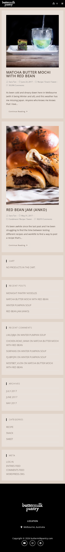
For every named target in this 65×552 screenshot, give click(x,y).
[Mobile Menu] (61, 3)
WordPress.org (15, 474)
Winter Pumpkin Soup (18, 305)
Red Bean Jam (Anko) (26, 209)
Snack (47, 82)
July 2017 (11, 391)
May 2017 (11, 403)
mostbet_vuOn (14, 363)
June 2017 (11, 397)
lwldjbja (11, 334)
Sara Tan (12, 82)
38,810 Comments (44, 219)
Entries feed (13, 465)
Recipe (40, 82)
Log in (10, 461)
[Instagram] (32, 543)
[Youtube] (24, 543)
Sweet (53, 82)
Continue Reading (17, 111)
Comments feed (15, 469)
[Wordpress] (40, 543)
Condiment (13, 219)
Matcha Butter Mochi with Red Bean (28, 74)
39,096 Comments (16, 85)
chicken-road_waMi (17, 340)
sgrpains (11, 351)
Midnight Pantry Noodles (21, 293)
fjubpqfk (11, 357)
